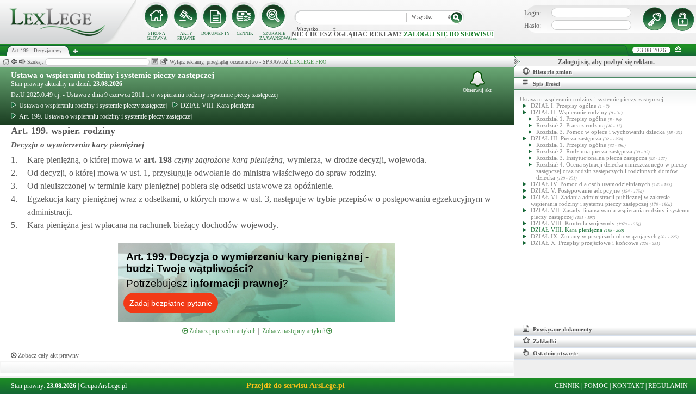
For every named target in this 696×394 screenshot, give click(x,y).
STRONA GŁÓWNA (157, 36)
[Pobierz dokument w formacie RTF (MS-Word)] (154, 61)
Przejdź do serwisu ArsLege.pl (295, 385)
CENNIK (245, 33)
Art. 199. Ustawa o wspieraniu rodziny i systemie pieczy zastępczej (105, 116)
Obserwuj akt (477, 90)
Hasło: (532, 25)
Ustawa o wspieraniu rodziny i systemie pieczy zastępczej (112, 75)
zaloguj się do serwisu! (448, 34)
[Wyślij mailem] (164, 61)
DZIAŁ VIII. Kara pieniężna (217, 105)
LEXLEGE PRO (308, 62)
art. (156, 159)
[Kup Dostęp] (244, 16)
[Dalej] (22, 62)
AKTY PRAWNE (186, 36)
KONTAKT (628, 386)
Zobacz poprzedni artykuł (221, 331)
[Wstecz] (14, 62)
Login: (532, 13)
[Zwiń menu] (678, 49)
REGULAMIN (668, 386)
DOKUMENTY (215, 33)
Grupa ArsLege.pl (103, 386)
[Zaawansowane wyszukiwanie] (274, 16)
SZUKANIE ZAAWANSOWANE (274, 36)
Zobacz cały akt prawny (47, 355)
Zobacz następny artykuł (294, 331)
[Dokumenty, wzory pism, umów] (215, 16)
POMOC (596, 386)
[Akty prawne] (186, 16)
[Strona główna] (68, 41)
